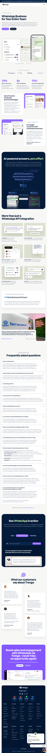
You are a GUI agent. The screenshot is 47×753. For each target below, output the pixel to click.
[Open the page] (23, 1)
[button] (44, 4)
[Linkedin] (22, 694)
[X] (24, 694)
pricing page (33, 483)
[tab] (12, 535)
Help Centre (21, 501)
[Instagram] (27, 694)
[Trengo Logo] (23, 688)
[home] (5, 4)
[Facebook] (20, 694)
